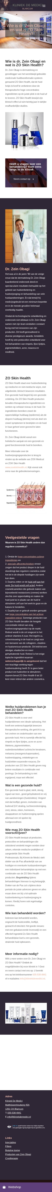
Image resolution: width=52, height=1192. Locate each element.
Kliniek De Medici (14, 1101)
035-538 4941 (39, 974)
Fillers (8, 1146)
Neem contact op (22, 179)
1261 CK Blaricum (14, 1109)
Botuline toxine (12, 1150)
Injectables (10, 1142)
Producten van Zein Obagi (18, 1154)
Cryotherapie (11, 1158)
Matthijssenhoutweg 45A (17, 1105)
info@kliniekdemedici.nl (32, 978)
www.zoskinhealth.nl (16, 467)
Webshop (14, 1187)
